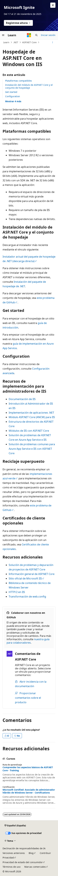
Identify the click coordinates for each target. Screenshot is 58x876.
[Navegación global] (3, 35)
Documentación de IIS (22, 399)
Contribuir (45, 853)
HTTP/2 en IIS (17, 592)
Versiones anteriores (14, 853)
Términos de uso (11, 866)
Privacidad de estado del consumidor (23, 862)
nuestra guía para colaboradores (28, 640)
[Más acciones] (52, 42)
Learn (6, 42)
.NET (15, 42)
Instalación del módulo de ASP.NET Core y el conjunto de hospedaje (29, 86)
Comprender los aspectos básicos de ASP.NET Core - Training (28, 769)
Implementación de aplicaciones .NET (31, 412)
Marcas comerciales (35, 866)
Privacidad (8, 857)
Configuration (12, 96)
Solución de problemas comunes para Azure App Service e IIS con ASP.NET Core (32, 448)
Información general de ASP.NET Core (31, 574)
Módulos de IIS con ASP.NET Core (29, 430)
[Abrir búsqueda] (36, 35)
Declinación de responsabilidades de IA (24, 848)
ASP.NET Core (29, 42)
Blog (31, 853)
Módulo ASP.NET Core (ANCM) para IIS (32, 417)
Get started (11, 91)
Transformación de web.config (27, 596)
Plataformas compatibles (18, 80)
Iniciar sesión (48, 35)
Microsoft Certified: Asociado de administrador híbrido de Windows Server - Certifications (29, 791)
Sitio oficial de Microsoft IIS (25, 578)
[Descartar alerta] (52, 5)
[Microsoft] (29, 35)
